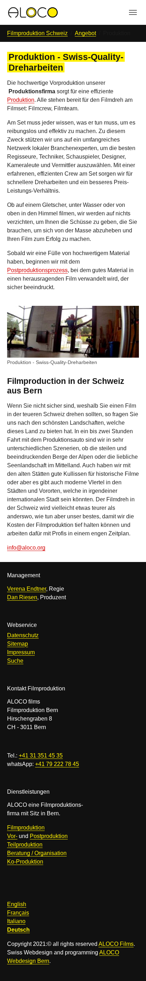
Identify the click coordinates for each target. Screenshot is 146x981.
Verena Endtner (26, 589)
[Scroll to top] (130, 965)
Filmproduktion (26, 828)
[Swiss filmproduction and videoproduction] (32, 12)
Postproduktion (49, 836)
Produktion (20, 100)
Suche (15, 661)
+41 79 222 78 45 (57, 764)
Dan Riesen (22, 597)
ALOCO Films (116, 944)
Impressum (21, 652)
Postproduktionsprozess (37, 270)
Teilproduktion (25, 845)
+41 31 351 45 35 (41, 756)
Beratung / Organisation (37, 853)
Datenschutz (23, 635)
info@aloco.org (26, 548)
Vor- (12, 836)
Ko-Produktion (25, 862)
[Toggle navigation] (133, 12)
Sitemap (17, 644)
